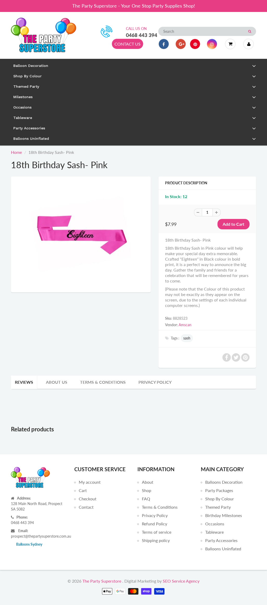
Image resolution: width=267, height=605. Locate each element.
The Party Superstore (101, 580)
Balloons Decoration (223, 482)
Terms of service (156, 532)
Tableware (214, 532)
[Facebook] (164, 44)
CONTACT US (127, 43)
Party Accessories (221, 540)
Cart (83, 490)
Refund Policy (154, 523)
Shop (146, 490)
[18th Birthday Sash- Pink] (81, 234)
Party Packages (219, 490)
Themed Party (218, 507)
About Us (56, 382)
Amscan (185, 325)
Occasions (214, 523)
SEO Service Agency (181, 580)
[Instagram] (212, 44)
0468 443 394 (141, 35)
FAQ (146, 498)
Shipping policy (156, 540)
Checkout (87, 498)
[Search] (249, 31)
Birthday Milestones (223, 515)
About (147, 482)
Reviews (24, 382)
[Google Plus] (180, 44)
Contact (86, 507)
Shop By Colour (219, 498)
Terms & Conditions (103, 382)
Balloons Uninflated (223, 548)
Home (16, 152)
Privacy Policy (155, 382)
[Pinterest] (195, 44)
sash (186, 338)
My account (90, 482)
